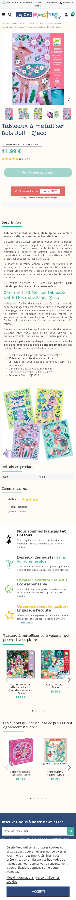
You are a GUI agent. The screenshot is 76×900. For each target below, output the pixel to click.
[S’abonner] (70, 831)
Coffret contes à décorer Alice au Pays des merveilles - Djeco (20, 689)
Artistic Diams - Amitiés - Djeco (55, 773)
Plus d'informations (20, 877)
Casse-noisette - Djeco (55, 686)
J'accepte (38, 891)
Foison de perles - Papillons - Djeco (20, 773)
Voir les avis (27, 622)
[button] (32, 711)
